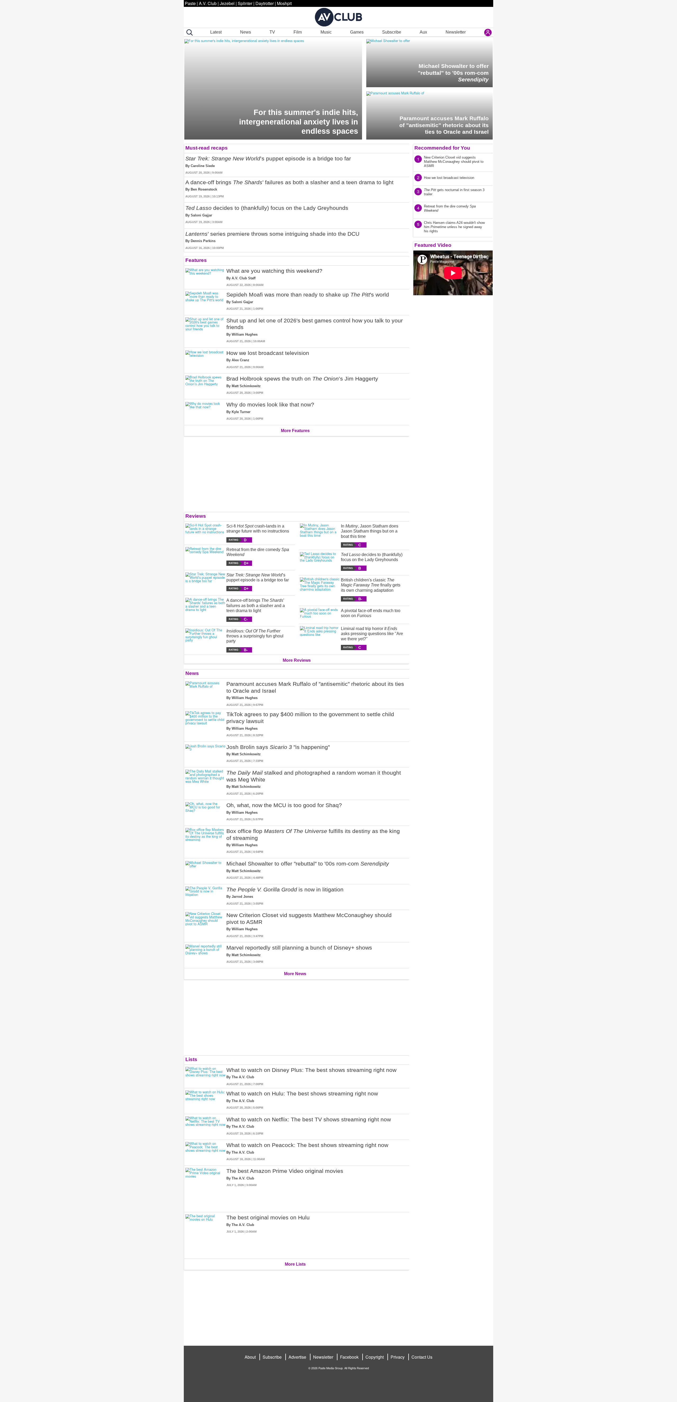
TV (272, 32)
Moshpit (284, 3)
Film (298, 32)
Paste (190, 3)
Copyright (374, 1357)
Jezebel (227, 3)
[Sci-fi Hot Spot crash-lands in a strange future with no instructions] (205, 533)
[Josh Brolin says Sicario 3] (205, 753)
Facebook (349, 1357)
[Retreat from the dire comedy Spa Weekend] (205, 556)
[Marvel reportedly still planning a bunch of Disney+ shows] (205, 954)
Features (196, 260)
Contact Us (421, 1357)
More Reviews (297, 660)
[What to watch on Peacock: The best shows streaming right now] (205, 1151)
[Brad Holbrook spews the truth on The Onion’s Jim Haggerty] (205, 385)
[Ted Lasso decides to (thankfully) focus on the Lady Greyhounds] (320, 561)
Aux (423, 32)
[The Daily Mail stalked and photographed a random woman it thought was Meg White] (205, 782)
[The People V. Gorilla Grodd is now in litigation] (205, 896)
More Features (295, 430)
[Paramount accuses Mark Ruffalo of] (205, 694)
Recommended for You (442, 148)
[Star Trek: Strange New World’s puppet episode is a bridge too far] (205, 581)
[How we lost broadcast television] (205, 359)
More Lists (295, 1264)
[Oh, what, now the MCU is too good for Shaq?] (205, 811)
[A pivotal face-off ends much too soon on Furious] (320, 613)
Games (357, 32)
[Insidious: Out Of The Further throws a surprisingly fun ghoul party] (205, 640)
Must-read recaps (206, 148)
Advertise (297, 1357)
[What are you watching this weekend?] (205, 277)
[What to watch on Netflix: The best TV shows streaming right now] (205, 1126)
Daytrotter (264, 3)
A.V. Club (208, 3)
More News (295, 973)
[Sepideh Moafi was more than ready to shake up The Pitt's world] (205, 301)
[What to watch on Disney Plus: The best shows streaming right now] (205, 1076)
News (245, 32)
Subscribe (391, 32)
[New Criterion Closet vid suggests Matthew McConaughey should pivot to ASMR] (205, 925)
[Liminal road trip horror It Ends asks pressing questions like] (320, 638)
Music (326, 32)
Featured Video (432, 245)
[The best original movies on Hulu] (205, 1234)
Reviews (195, 516)
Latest (216, 32)
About (250, 1357)
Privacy (398, 1357)
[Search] (188, 32)
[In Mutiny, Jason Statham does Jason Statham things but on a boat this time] (320, 536)
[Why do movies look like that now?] (205, 411)
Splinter (245, 3)
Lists (191, 1059)
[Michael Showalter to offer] (205, 870)
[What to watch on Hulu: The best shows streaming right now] (205, 1100)
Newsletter (456, 32)
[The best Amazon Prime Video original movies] (205, 1188)
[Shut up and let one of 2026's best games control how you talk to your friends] (205, 330)
